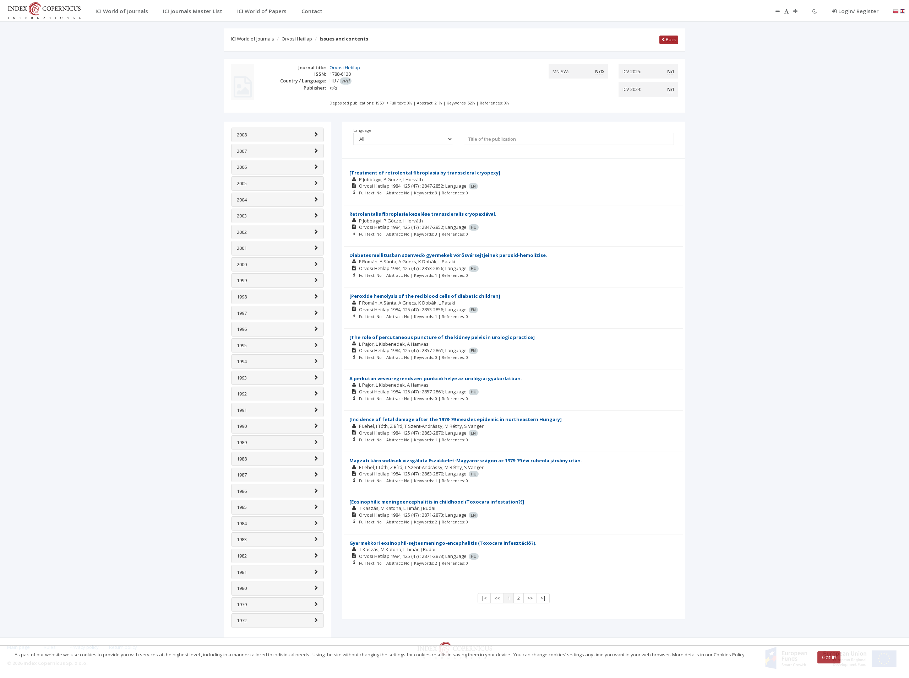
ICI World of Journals (252, 39)
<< (497, 598)
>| (543, 598)
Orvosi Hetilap (297, 39)
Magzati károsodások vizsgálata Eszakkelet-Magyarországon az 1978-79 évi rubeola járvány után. (465, 460)
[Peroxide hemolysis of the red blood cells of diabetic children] (424, 296)
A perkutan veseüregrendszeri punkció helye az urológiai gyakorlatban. (435, 378)
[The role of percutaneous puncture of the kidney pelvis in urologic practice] (442, 337)
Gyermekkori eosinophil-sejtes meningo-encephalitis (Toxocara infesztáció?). (443, 543)
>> (530, 598)
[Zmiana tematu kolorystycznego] (814, 11)
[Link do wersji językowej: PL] (896, 10)
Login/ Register (858, 11)
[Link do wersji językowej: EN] (902, 10)
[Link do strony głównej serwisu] (44, 10)
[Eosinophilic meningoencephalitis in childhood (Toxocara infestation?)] (436, 502)
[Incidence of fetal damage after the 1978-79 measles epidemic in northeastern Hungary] (455, 419)
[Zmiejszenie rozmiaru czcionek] (774, 11)
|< (484, 598)
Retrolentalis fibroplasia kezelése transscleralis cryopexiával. (422, 214)
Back (670, 39)
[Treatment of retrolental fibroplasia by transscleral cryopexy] (424, 173)
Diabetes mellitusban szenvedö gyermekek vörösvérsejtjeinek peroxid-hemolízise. (448, 255)
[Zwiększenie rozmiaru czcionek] (799, 11)
